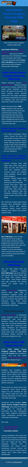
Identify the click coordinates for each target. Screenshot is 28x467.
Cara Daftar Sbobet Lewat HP (17, 357)
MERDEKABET (17, 462)
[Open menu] (25, 3)
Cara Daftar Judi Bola (11, 431)
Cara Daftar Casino (10, 428)
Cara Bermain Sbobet (11, 426)
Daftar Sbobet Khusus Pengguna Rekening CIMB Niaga (13, 51)
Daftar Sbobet (12, 290)
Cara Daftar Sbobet (14, 311)
